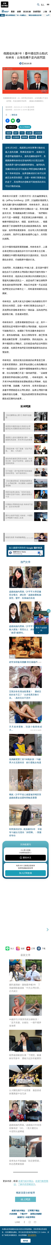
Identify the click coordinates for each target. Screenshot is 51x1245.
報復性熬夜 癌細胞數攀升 (15, 537)
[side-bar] (48, 4)
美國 (8, 137)
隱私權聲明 (32, 1235)
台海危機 (37, 133)
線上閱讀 (25, 1199)
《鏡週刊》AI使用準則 (25, 1217)
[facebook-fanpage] (24, 1222)
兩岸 (16, 133)
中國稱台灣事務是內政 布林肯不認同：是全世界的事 (19, 505)
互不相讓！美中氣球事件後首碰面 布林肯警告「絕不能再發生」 (19, 472)
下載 (43, 948)
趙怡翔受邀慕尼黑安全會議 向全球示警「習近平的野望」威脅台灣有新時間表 (18, 460)
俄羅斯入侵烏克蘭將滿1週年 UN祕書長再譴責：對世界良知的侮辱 (18, 438)
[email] (35, 1222)
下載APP (23, 1214)
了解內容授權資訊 (26, 1184)
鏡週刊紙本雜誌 (25, 1181)
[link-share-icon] (18, 121)
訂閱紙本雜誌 (5, 4)
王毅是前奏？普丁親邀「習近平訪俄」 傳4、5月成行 (18, 449)
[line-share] (13, 121)
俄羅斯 (8, 133)
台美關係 (16, 137)
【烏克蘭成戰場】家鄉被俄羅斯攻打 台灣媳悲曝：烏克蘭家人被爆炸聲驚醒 (19, 483)
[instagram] (29, 1222)
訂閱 (33, 948)
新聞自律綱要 (36, 1214)
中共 (22, 133)
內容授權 (13, 1214)
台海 (39, 137)
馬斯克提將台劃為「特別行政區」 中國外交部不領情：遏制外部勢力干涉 (18, 494)
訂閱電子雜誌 (33, 1210)
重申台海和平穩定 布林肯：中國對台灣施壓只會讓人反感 (19, 516)
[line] (17, 1222)
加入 (12, 948)
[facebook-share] (7, 121)
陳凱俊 (14, 114)
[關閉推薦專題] (49, 611)
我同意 (25, 1241)
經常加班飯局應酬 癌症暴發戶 (23, 662)
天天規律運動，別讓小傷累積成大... (25, 728)
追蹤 (23, 948)
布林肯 (32, 137)
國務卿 (24, 137)
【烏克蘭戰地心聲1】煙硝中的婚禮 (18, 416)
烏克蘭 (29, 133)
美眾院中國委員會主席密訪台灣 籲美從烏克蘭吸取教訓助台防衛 (18, 427)
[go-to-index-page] (21, 63)
